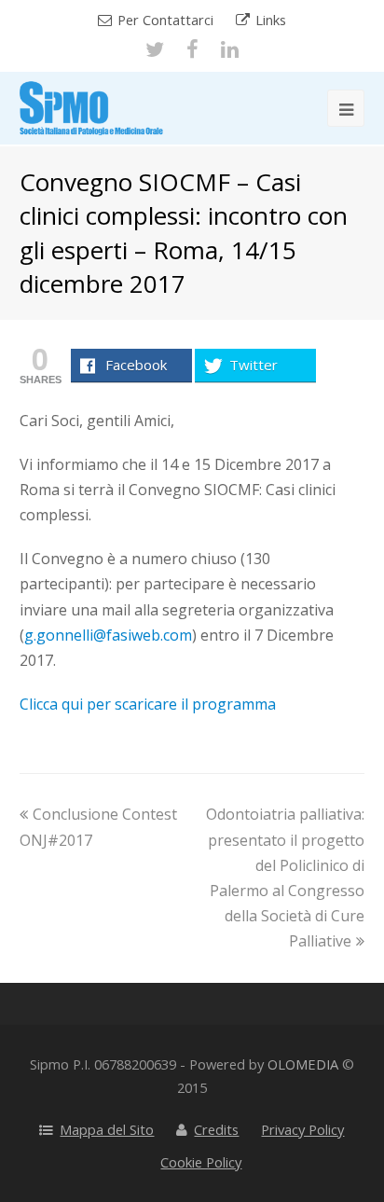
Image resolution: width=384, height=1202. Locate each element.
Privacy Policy (302, 1129)
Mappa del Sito (107, 1129)
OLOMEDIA (302, 1064)
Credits (216, 1129)
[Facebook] (192, 49)
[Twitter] (154, 49)
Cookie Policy (200, 1162)
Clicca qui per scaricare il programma (148, 704)
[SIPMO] (91, 105)
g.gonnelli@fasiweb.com (108, 635)
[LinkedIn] (230, 49)
